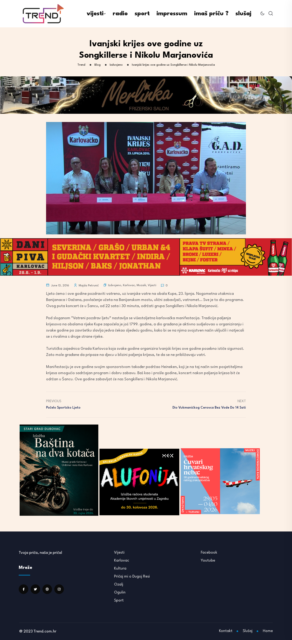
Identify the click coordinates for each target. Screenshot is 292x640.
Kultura (120, 568)
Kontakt (225, 631)
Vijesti (152, 285)
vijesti (95, 14)
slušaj (243, 14)
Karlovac (129, 285)
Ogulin (119, 592)
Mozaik (141, 285)
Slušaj (248, 631)
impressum (171, 14)
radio (120, 14)
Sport (119, 600)
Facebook (209, 552)
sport (142, 14)
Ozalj (118, 584)
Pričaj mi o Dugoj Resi (132, 576)
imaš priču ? (211, 14)
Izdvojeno (114, 285)
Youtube (208, 560)
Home (268, 631)
